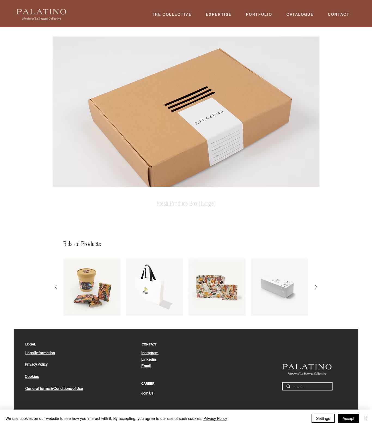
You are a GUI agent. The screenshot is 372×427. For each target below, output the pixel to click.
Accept (348, 418)
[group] (185, 287)
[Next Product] (316, 287)
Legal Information (40, 353)
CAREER (147, 384)
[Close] (365, 418)
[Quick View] (92, 287)
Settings (323, 418)
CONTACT (149, 344)
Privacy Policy (215, 418)
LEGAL (30, 344)
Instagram (149, 353)
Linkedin (148, 359)
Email (146, 366)
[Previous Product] (55, 287)
